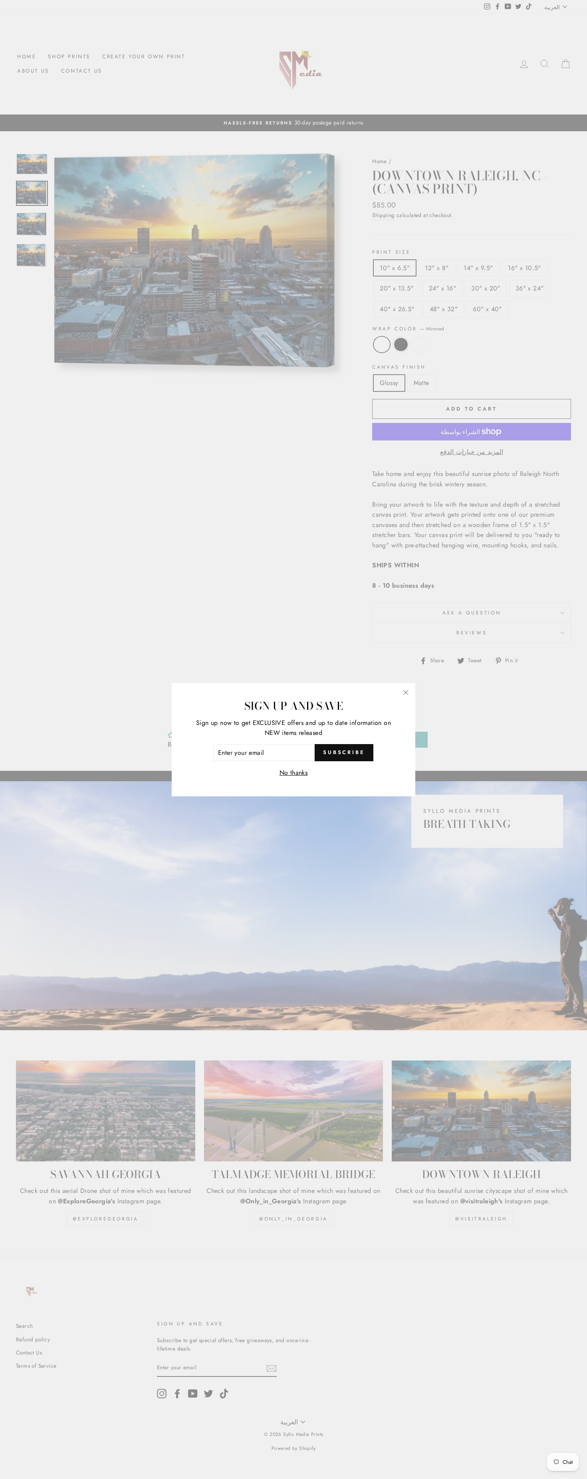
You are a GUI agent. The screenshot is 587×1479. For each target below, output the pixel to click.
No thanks (294, 772)
